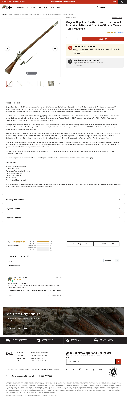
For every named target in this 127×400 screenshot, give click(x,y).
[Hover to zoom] (31, 48)
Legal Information (13, 218)
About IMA (20, 355)
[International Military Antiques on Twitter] (73, 369)
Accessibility (42, 369)
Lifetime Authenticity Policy (39, 361)
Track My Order (21, 358)
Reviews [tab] (11, 256)
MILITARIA (31, 7)
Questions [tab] (23, 256)
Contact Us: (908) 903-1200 (39, 355)
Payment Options (13, 209)
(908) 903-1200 (46, 376)
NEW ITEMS (49, 7)
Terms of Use (19, 369)
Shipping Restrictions (15, 200)
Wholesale (20, 352)
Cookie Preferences (53, 369)
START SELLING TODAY (19, 329)
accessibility (23, 376)
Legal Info (34, 369)
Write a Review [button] (107, 244)
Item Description (13, 103)
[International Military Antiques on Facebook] (67, 369)
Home (4, 14)
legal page (41, 392)
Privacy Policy (10, 369)
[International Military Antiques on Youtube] (94, 369)
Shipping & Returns (37, 358)
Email (68, 357)
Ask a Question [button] (81, 244)
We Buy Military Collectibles (39, 352)
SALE (58, 7)
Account (113, 1)
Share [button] (11, 295)
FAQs (18, 361)
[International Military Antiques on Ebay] (101, 369)
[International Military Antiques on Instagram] (80, 369)
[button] (58, 295)
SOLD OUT (103, 39)
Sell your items (77, 65)
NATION (20, 7)
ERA (39, 7)
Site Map (27, 369)
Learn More (76, 53)
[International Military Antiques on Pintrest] (87, 369)
